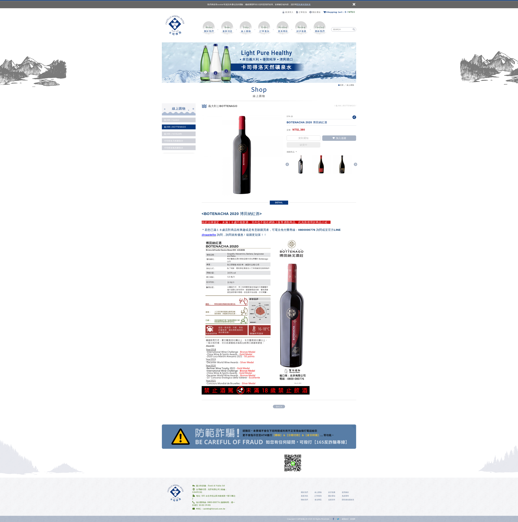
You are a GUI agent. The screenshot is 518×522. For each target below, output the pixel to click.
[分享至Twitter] (338, 519)
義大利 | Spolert (171, 120)
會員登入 (289, 12)
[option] (300, 164)
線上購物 (246, 29)
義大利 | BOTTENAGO (175, 127)
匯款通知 (316, 12)
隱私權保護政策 (304, 4)
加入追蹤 (341, 138)
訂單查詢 (303, 12)
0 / (340, 12)
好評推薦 (301, 29)
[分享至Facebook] (334, 519)
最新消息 (228, 29)
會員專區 (283, 29)
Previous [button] (287, 164)
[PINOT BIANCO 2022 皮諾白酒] (300, 164)
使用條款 (345, 492)
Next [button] (355, 164)
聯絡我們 (320, 29)
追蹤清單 (331, 500)
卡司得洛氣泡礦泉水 (173, 148)
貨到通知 (303, 138)
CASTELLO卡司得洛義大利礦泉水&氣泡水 (175, 25)
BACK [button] (279, 406)
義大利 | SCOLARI (173, 134)
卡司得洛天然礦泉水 (173, 141)
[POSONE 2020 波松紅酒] (342, 164)
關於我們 (209, 29)
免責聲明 (345, 496)
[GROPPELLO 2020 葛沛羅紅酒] (321, 164)
